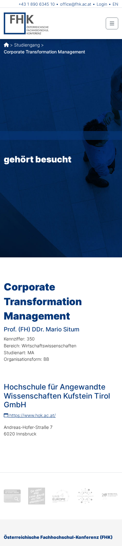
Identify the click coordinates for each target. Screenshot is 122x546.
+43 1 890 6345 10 (36, 4)
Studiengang (27, 44)
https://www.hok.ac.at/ (32, 415)
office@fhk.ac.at (75, 4)
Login (102, 4)
